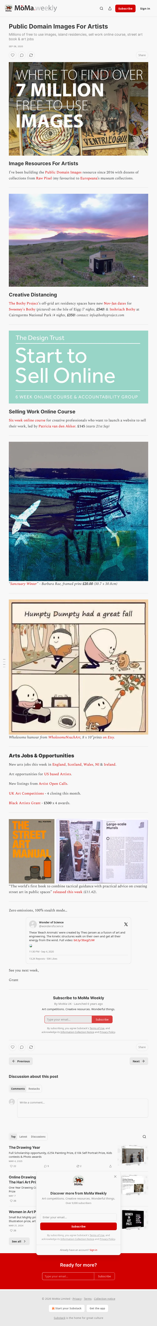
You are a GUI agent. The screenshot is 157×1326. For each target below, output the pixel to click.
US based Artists (57, 774)
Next (136, 1061)
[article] (78, 1157)
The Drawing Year (24, 1147)
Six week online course (27, 420)
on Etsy (108, 737)
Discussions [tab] (38, 1136)
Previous (23, 1061)
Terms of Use (97, 1235)
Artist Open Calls (53, 784)
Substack (59, 1318)
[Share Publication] (110, 8)
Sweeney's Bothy (22, 309)
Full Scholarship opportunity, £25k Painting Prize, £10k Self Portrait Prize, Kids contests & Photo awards (60, 1155)
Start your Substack (68, 1308)
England (59, 764)
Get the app (97, 1308)
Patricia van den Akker (56, 426)
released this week (68, 892)
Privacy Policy (107, 1239)
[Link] (3, 164)
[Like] (12, 55)
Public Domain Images (63, 172)
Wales (88, 764)
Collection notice (104, 1299)
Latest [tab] (23, 1136)
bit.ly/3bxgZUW (84, 940)
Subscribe (125, 8)
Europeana (88, 178)
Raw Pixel (44, 178)
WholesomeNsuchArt (64, 737)
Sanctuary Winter (23, 584)
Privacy (77, 1299)
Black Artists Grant (25, 803)
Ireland (109, 764)
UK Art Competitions (26, 793)
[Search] (101, 8)
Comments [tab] (18, 1088)
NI (97, 764)
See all (16, 1241)
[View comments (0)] (22, 55)
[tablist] (25, 1089)
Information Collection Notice (77, 1239)
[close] (115, 1176)
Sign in (145, 8)
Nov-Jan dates (115, 303)
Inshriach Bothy (122, 309)
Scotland (75, 764)
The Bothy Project (23, 303)
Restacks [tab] (34, 1088)
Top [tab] (13, 1136)
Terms (88, 1299)
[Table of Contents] (4, 663)
